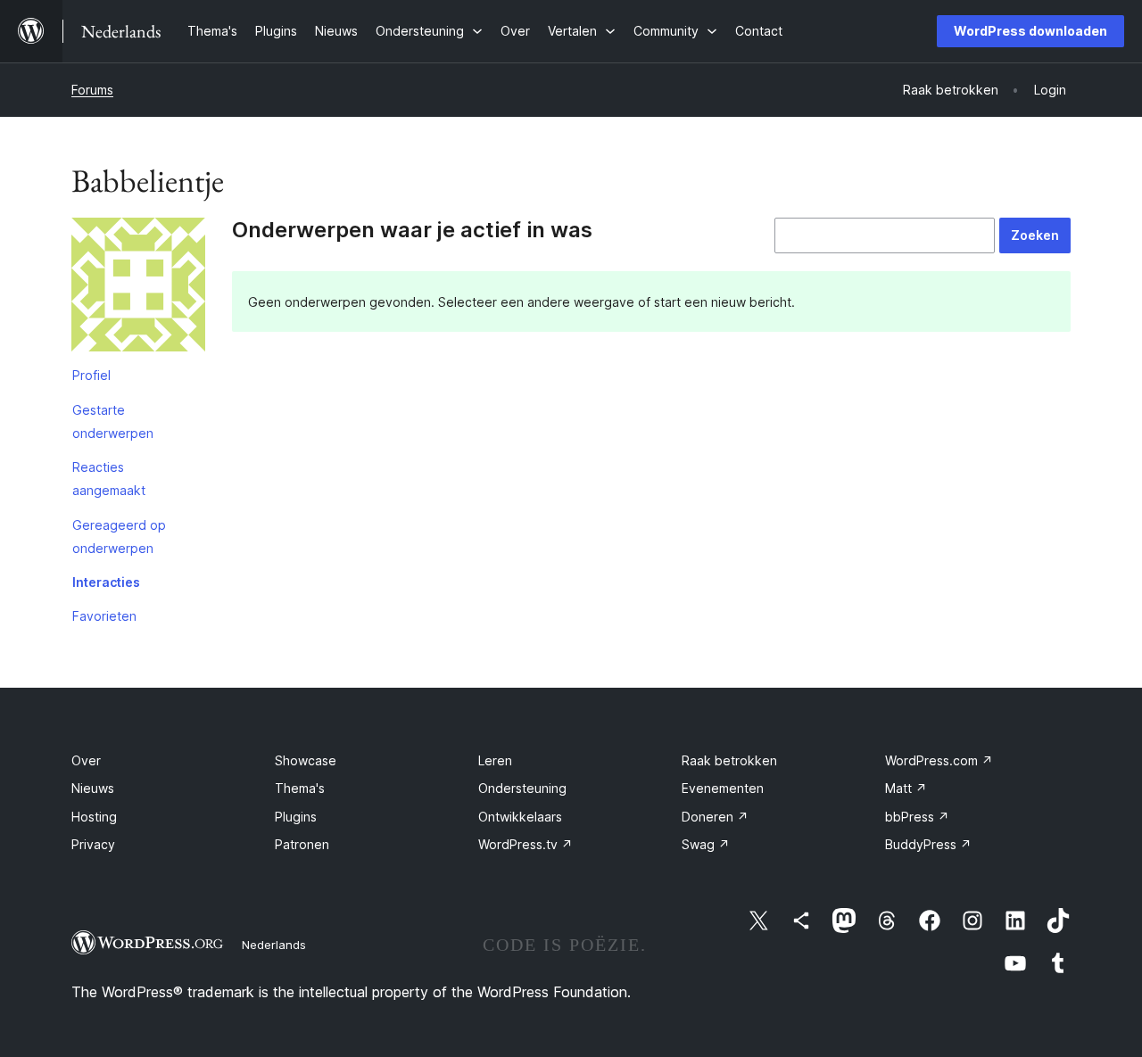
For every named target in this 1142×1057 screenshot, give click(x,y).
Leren (495, 760)
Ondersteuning (522, 788)
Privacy (93, 844)
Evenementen (723, 788)
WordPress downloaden (1030, 30)
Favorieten (104, 615)
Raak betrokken (729, 760)
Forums (92, 89)
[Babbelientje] (138, 288)
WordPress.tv (525, 844)
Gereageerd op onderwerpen (119, 536)
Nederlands (274, 944)
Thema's (300, 788)
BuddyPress (928, 844)
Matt (906, 788)
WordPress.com (939, 760)
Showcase (305, 760)
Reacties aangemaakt (108, 478)
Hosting (94, 816)
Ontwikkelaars (520, 816)
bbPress (917, 816)
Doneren (715, 816)
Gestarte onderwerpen (112, 421)
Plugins (296, 816)
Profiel (91, 375)
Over (86, 760)
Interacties (106, 582)
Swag (706, 844)
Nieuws (92, 788)
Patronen (302, 844)
